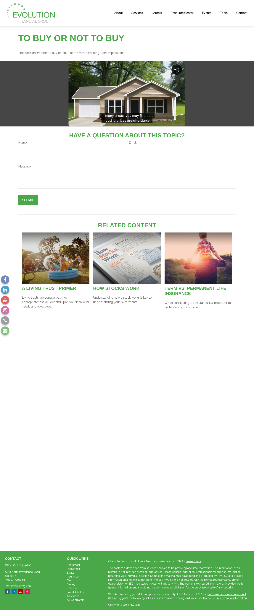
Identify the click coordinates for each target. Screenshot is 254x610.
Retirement (73, 564)
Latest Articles (75, 592)
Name (22, 142)
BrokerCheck (193, 561)
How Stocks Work (116, 288)
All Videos (73, 596)
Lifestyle (72, 588)
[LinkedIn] (5, 290)
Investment (73, 568)
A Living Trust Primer (49, 288)
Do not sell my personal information (225, 598)
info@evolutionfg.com (18, 586)
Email (132, 142)
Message (24, 166)
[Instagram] (5, 310)
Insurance (72, 576)
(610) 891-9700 (22, 565)
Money (71, 584)
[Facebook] (5, 279)
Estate (70, 572)
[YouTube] (5, 300)
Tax (69, 580)
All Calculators (75, 599)
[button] (118, 12)
